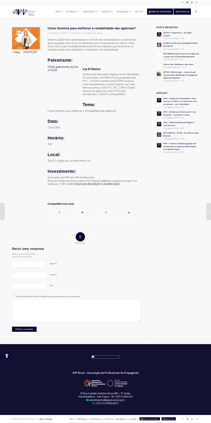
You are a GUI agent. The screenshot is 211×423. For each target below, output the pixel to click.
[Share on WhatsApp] (105, 212)
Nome (53, 263)
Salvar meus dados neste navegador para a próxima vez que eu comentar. (48, 296)
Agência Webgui (46, 419)
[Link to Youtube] (187, 2)
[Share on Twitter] (82, 212)
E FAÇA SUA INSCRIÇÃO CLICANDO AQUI (97, 184)
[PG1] (26, 41)
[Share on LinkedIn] (129, 212)
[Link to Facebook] (182, 2)
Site (51, 285)
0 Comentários (75, 33)
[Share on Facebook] (59, 212)
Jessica (99, 33)
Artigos (89, 33)
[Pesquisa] (196, 11)
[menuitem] (58, 11)
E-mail (53, 274)
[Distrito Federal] (2, 211)
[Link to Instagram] (196, 2)
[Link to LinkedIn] (192, 2)
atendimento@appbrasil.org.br (107, 400)
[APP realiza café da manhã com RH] (208, 211)
